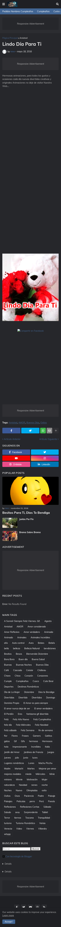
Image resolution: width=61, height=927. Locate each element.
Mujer (44, 779)
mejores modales (12, 774)
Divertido (23, 697)
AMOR (21, 423)
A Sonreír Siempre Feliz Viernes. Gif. (22, 621)
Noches (8, 790)
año (6, 643)
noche (45, 785)
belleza (16, 648)
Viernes (30, 828)
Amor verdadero (32, 632)
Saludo (7, 812)
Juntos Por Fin (26, 519)
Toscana (29, 817)
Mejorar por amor (47, 768)
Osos (17, 796)
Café (6, 670)
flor (5, 735)
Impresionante (20, 746)
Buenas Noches (24, 664)
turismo (8, 823)
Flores (15, 735)
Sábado (47, 806)
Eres (20, 714)
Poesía (51, 801)
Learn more (8, 915)
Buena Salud (38, 659)
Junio (25, 757)
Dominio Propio (11, 703)
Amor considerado (37, 626)
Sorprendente (31, 812)
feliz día (8, 724)
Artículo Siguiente (48, 439)
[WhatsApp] (43, 430)
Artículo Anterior (12, 439)
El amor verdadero (43, 708)
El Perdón (9, 714)
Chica (17, 675)
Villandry (42, 828)
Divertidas (9, 697)
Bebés (51, 643)
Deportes (8, 686)
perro (32, 801)
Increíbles (36, 746)
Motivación (32, 779)
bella (6, 648)
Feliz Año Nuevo (21, 719)
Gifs (23, 741)
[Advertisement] (30, 121)
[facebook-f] (16, 907)
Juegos (50, 752)
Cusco (36, 681)
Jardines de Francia (33, 752)
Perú (41, 801)
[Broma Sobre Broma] (9, 536)
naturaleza (9, 785)
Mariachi (19, 768)
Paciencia (29, 796)
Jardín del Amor (12, 752)
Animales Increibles (40, 637)
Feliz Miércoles (23, 724)
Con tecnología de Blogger (18, 856)
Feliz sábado (10, 730)
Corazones (42, 675)
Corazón (29, 675)
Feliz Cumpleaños (42, 719)
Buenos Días (32, 423)
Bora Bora (9, 659)
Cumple (8, 681)
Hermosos (47, 741)
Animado (8, 637)
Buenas (8, 664)
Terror (7, 817)
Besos (19, 653)
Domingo (50, 697)
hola (6, 746)
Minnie (19, 779)
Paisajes (8, 801)
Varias (42, 823)
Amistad (24, 38)
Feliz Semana (27, 730)
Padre (41, 796)
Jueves (7, 757)
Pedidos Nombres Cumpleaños (17, 11)
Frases (25, 735)
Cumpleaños (43, 11)
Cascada (17, 670)
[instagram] (45, 458)
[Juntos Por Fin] (9, 523)
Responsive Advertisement (30, 23)
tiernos (17, 817)
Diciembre (29, 692)
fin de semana (45, 730)
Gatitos (48, 735)
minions (8, 779)
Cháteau (41, 670)
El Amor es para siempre (35, 703)
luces (35, 757)
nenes (34, 785)
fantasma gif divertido (37, 714)
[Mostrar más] (56, 430)
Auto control (18, 643)
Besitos (8, 653)
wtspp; (7, 834)
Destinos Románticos (28, 686)
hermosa (33, 741)
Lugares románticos (14, 763)
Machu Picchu (45, 763)
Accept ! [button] (9, 921)
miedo (28, 774)
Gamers (37, 735)
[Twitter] (30, 430)
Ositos (43, 423)
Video (19, 828)
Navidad (23, 785)
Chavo (7, 675)
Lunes (31, 763)
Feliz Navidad (41, 724)
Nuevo (19, 790)
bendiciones (50, 648)
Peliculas (21, 801)
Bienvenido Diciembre (37, 653)
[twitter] (45, 452)
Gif (15, 741)
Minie (52, 774)
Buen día (23, 659)
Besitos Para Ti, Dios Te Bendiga (26, 513)
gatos (7, 741)
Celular (29, 670)
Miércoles (40, 774)
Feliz (6, 719)
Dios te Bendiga (46, 692)
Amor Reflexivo (11, 632)
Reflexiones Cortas (29, 806)
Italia (47, 746)
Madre (7, 768)
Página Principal (10, 38)
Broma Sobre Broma (30, 532)
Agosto (48, 621)
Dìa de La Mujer (12, 692)
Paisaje (51, 796)
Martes (31, 768)
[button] (3, 4)
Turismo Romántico (25, 823)
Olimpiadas (32, 790)
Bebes (41, 643)
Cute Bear (48, 681)
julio (17, 757)
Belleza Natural (32, 648)
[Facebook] (11, 430)
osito (44, 790)
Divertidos (37, 697)
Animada (48, 632)
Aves (31, 643)
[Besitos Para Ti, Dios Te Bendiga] (30, 491)
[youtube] (16, 458)
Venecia (8, 828)
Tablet (45, 812)
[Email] (49, 430)
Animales (21, 637)
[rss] (44, 907)
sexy (17, 812)
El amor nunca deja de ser (17, 708)
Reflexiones (10, 806)
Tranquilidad (44, 817)
